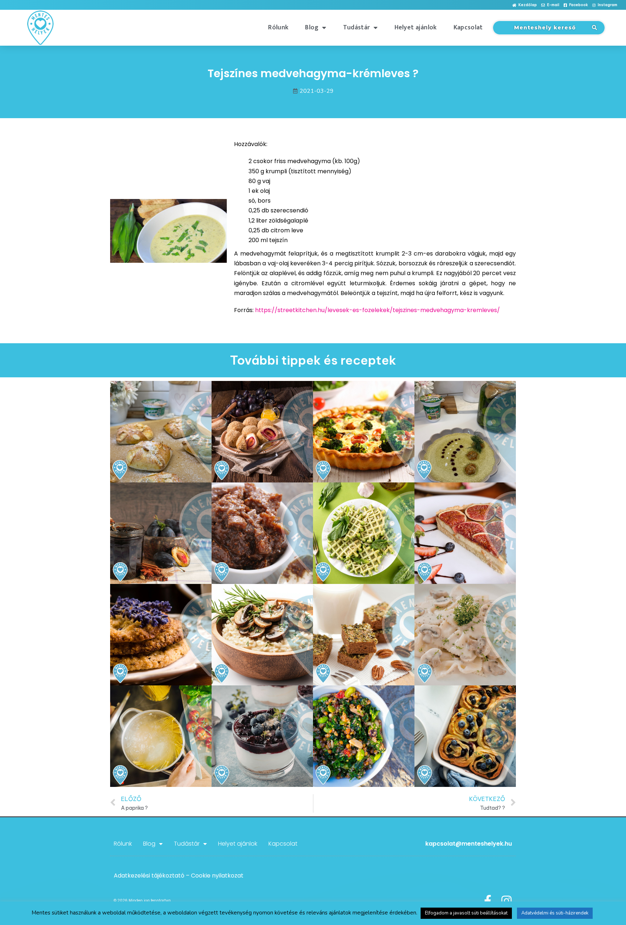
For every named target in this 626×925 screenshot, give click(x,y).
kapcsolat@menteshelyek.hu (468, 843)
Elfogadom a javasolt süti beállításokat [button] (466, 913)
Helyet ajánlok (416, 27)
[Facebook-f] (487, 901)
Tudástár (356, 27)
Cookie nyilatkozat (217, 875)
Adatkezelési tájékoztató (149, 875)
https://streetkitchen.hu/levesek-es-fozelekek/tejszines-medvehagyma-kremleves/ (377, 310)
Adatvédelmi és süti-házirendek (554, 913)
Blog (311, 27)
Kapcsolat (468, 27)
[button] (524, 5)
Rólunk (278, 27)
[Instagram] (506, 901)
